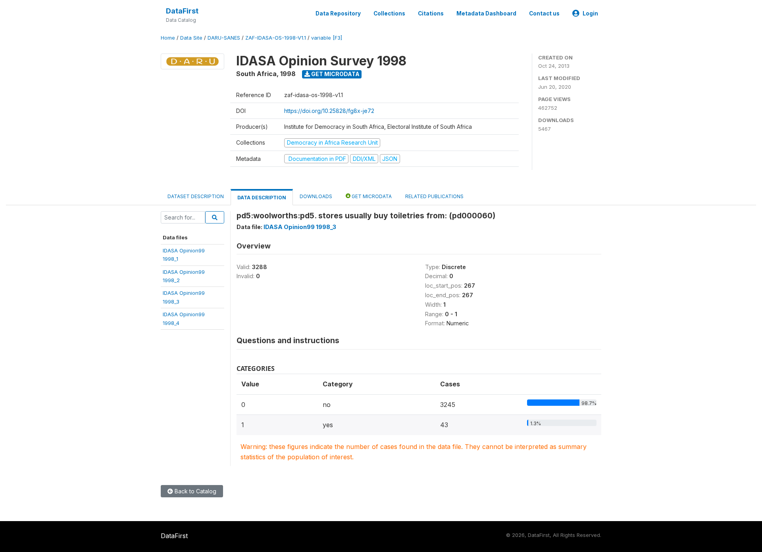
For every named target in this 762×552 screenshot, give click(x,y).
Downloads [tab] (316, 196)
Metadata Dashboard (486, 13)
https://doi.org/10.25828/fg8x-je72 (329, 110)
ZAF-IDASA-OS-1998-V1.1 (275, 38)
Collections (389, 13)
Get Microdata (335, 74)
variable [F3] (326, 38)
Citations (431, 13)
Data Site (191, 38)
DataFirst (182, 11)
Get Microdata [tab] (371, 196)
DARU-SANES (224, 38)
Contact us (544, 13)
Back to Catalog (194, 491)
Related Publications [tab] (434, 196)
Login (590, 13)
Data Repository (338, 13)
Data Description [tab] (261, 198)
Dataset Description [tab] (195, 196)
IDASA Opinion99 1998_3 (300, 226)
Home (168, 38)
